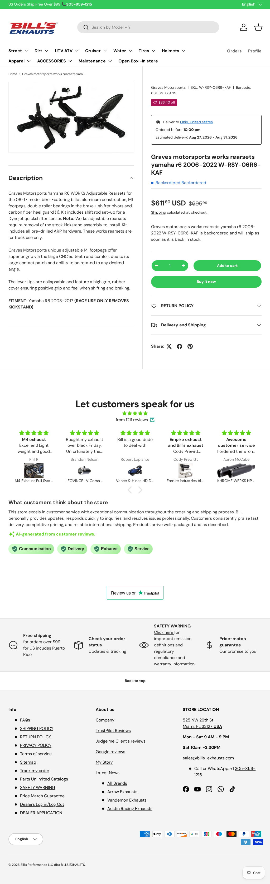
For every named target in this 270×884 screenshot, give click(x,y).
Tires (144, 50)
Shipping (158, 212)
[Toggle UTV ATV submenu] (77, 50)
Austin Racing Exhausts (129, 808)
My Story (104, 762)
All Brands (117, 783)
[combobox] (148, 27)
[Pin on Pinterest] (190, 346)
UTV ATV (64, 50)
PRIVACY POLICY (35, 745)
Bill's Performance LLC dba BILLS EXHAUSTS (53, 865)
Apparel (16, 61)
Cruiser (93, 50)
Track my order (34, 770)
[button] (258, 27)
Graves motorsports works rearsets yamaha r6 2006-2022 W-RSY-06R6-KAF (53, 74)
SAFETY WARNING (37, 787)
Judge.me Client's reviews (121, 741)
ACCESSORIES (51, 61)
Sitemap (28, 762)
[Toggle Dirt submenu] (46, 50)
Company (105, 720)
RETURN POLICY (35, 737)
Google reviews (110, 751)
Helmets (170, 50)
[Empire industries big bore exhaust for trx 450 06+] (186, 470)
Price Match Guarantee (42, 796)
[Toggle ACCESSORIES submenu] (70, 61)
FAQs (25, 720)
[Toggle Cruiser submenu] (105, 50)
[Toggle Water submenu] (130, 50)
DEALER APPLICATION (41, 813)
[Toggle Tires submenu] (153, 50)
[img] (135, 413)
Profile (255, 51)
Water (119, 50)
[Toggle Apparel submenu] (29, 61)
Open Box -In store (138, 61)
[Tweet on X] (169, 346)
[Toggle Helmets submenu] (183, 50)
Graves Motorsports (168, 87)
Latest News (107, 772)
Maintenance (92, 61)
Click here (164, 632)
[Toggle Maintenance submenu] (110, 61)
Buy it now (206, 281)
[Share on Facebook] (179, 346)
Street (15, 50)
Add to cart (227, 265)
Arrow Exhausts (122, 791)
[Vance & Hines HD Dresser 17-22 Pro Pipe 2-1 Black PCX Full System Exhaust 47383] (135, 470)
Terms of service (36, 754)
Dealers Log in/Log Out (42, 804)
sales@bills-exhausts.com (208, 758)
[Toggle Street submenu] (26, 50)
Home (12, 74)
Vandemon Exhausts (127, 800)
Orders (234, 51)
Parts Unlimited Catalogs (44, 779)
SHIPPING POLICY (36, 728)
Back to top (135, 680)
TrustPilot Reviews (113, 730)
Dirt (38, 50)
